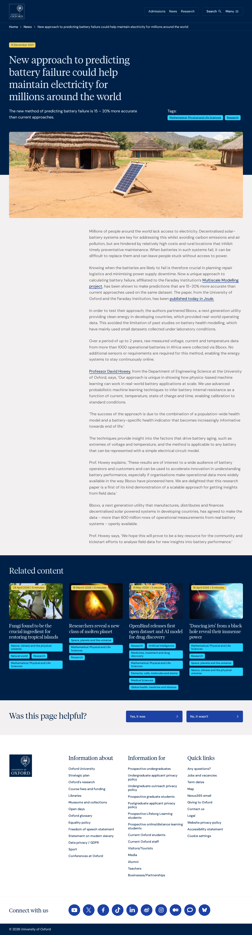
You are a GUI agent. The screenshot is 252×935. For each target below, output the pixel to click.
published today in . (192, 298)
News (173, 11)
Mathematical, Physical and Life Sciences (195, 117)
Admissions (156, 11)
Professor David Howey (109, 371)
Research (188, 11)
